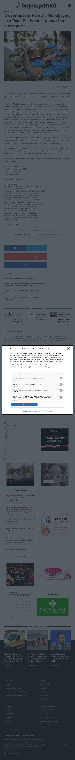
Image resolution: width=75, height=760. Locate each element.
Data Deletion (27, 411)
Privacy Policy (48, 411)
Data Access (37, 411)
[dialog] (37, 380)
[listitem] (37, 374)
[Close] (69, 349)
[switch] (60, 378)
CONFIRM (24, 404)
